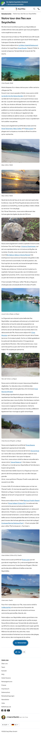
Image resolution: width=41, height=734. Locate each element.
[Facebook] (2, 710)
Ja (19, 652)
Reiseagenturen (6, 681)
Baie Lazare (29, 128)
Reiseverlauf (22, 643)
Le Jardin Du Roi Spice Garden (12, 96)
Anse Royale (22, 48)
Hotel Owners (6, 678)
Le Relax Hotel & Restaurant (28, 45)
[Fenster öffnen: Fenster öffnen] (39, 9)
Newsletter (5, 699)
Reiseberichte (6, 14)
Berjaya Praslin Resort (32, 500)
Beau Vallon (17, 128)
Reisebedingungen (7, 696)
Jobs (3, 703)
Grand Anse (35, 451)
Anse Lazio (26, 560)
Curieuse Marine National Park (12, 523)
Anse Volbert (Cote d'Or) (17, 503)
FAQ (2, 674)
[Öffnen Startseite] (20, 8)
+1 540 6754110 (12, 717)
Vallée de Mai (6, 607)
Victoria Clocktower (28, 246)
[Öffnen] (2, 8)
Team (3, 667)
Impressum (5, 689)
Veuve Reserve (16, 462)
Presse (3, 685)
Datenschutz (5, 692)
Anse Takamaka (7, 128)
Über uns (4, 663)
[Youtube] (8, 710)
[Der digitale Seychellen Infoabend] (20, 3)
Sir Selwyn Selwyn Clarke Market (18, 255)
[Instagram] (5, 710)
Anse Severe (30, 445)
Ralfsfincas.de (6, 707)
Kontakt (4, 671)
